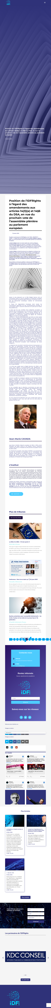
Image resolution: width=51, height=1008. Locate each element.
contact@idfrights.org (20, 666)
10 (33, 639)
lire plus (9, 853)
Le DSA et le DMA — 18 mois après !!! (19, 542)
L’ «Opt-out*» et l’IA (10, 872)
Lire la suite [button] (8, 762)
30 (43, 639)
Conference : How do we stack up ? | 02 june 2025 (23, 579)
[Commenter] (9, 777)
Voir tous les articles (16, 517)
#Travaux (17, 544)
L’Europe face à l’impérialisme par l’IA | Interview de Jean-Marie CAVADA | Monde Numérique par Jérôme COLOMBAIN (36, 830)
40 (47, 639)
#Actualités (12, 582)
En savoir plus (25, 979)
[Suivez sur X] (25, 717)
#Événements (18, 582)
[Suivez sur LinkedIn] (29, 717)
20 (39, 639)
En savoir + (16, 494)
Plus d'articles (25, 897)
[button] (3, 957)
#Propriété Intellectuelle (15, 622)
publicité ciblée (35, 244)
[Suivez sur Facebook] (21, 717)
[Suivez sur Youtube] (16, 747)
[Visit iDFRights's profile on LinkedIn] (7, 757)
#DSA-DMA (12, 544)
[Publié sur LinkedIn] (23, 756)
